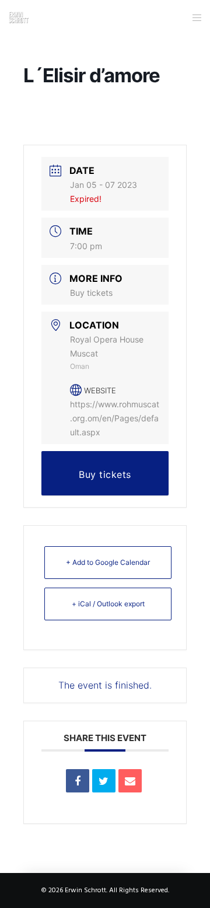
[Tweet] (104, 780)
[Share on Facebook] (77, 780)
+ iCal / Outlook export (108, 603)
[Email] (130, 780)
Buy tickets (91, 293)
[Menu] (193, 17)
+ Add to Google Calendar (108, 562)
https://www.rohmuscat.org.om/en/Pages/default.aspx (114, 418)
